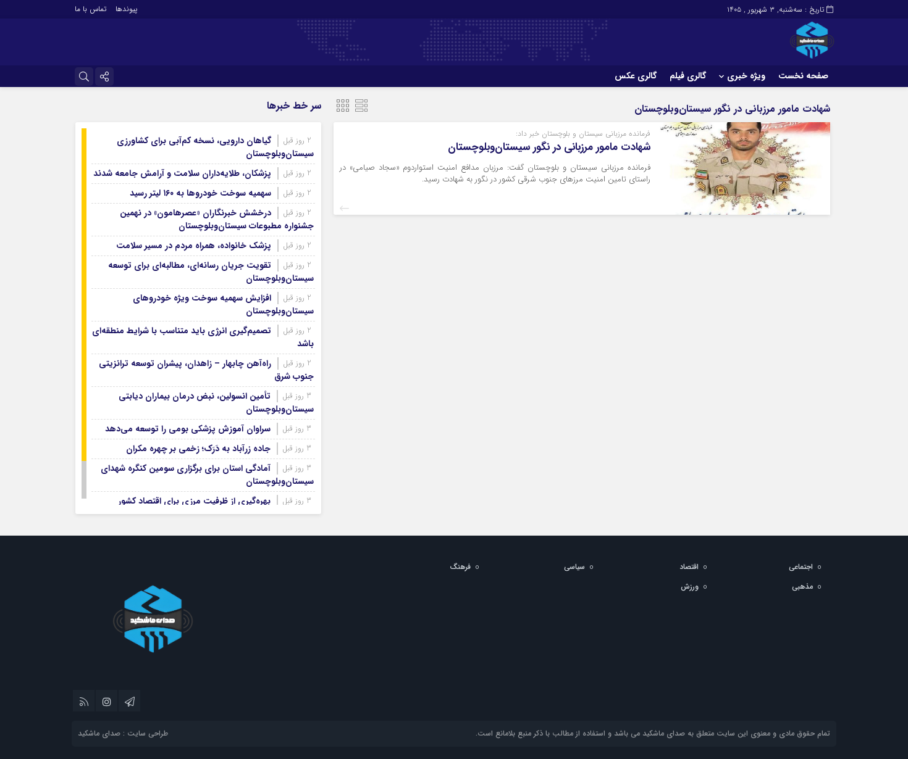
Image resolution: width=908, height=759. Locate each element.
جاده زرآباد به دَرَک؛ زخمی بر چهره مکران (198, 448)
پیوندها (126, 9)
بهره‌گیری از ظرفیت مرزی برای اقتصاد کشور (194, 501)
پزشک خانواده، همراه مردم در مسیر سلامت (193, 245)
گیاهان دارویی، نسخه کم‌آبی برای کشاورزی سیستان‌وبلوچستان (215, 147)
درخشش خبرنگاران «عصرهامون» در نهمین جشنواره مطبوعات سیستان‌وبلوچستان (217, 219)
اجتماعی (801, 567)
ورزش (690, 586)
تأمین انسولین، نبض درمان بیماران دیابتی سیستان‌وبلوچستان (216, 402)
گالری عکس (636, 76)
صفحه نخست (803, 76)
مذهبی (802, 586)
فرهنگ (460, 567)
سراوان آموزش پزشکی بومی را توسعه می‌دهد (188, 429)
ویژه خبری (746, 76)
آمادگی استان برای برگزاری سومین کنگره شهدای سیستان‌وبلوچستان (207, 475)
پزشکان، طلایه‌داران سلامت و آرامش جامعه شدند (182, 173)
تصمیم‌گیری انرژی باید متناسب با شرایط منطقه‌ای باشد (203, 337)
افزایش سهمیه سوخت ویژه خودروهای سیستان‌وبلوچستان (223, 304)
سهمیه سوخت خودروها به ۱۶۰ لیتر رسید (200, 193)
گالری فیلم (688, 76)
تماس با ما (90, 9)
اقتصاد (689, 567)
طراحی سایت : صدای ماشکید (123, 733)
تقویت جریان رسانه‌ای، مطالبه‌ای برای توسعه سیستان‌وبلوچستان (211, 272)
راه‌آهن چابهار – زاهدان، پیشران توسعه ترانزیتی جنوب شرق (206, 370)
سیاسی (574, 567)
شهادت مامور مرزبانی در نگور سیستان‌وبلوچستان (549, 147)
